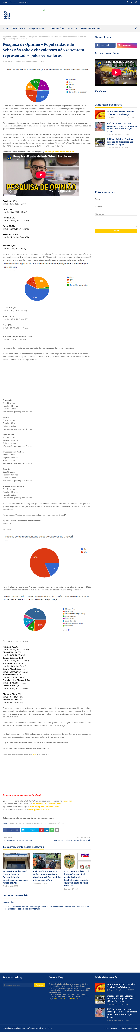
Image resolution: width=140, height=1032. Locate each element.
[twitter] (131, 2)
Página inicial (8, 37)
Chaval (11, 823)
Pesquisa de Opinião (34, 823)
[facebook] (127, 2)
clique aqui (68, 801)
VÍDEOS (17, 37)
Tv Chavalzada (50, 823)
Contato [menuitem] (71, 28)
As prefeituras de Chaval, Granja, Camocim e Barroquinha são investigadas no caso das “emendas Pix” (15, 877)
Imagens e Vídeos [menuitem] (37, 28)
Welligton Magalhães (13, 61)
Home (5, 2)
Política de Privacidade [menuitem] (90, 28)
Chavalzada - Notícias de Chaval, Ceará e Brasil (34, 1028)
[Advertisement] (46, 378)
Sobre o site (23, 2)
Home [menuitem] (5, 28)
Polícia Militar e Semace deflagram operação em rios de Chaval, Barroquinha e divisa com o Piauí (47, 875)
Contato (13, 2)
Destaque (20, 823)
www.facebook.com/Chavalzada (66, 998)
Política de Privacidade (128, 1028)
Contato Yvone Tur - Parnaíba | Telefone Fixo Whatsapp (121, 113)
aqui (34, 754)
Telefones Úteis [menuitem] (57, 28)
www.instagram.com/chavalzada (44, 806)
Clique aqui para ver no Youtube (59, 152)
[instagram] (136, 2)
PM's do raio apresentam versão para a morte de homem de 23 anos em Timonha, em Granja (122, 127)
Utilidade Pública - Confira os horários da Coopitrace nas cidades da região (121, 142)
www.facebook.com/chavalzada (46, 804)
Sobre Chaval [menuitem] (18, 28)
